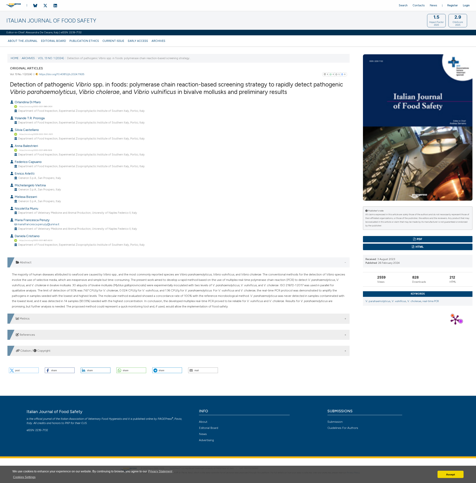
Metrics (24, 318)
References (27, 334)
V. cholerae (414, 301)
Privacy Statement (160, 471)
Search (403, 5)
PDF (419, 239)
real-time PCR (430, 301)
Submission (335, 421)
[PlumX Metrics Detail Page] (455, 319)
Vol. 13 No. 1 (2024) (51, 58)
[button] (24, 370)
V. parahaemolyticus (378, 301)
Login (466, 5)
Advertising (206, 440)
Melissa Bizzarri (25, 197)
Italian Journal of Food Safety (51, 20)
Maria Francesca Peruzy (31, 220)
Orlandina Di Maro (27, 102)
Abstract (25, 262)
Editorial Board (53, 41)
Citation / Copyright (35, 350)
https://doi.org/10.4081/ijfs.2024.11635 (61, 74)
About (203, 421)
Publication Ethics (84, 41)
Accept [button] (450, 474)
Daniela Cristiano (27, 236)
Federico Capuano (28, 162)
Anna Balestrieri (26, 146)
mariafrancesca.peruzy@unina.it (38, 224)
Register (452, 5)
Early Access (138, 41)
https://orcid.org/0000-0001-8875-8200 (35, 240)
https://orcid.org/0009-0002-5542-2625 (36, 134)
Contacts (419, 5)
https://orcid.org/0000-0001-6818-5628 (35, 150)
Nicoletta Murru (26, 208)
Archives (158, 41)
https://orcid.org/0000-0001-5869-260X (35, 106)
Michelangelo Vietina (30, 185)
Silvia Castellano (26, 130)
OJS (84, 423)
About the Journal (22, 41)
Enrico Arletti (24, 173)
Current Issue (113, 41)
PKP (67, 423)
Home (15, 58)
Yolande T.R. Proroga (29, 118)
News (433, 5)
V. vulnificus (399, 301)
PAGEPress (165, 419)
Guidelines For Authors (342, 428)
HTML (419, 246)
